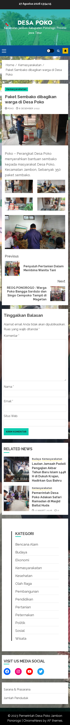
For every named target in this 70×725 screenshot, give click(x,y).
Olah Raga (23, 584)
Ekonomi (22, 560)
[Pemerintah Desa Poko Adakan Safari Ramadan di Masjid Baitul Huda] (16, 498)
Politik (20, 623)
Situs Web (11, 416)
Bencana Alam (26, 544)
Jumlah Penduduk (16, 698)
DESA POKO (35, 22)
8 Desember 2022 (29, 108)
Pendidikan (24, 599)
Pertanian (23, 607)
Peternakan (24, 615)
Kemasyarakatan (16, 89)
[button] (4, 50)
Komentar (11, 335)
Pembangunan (27, 591)
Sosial (20, 631)
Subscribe (65, 51)
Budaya (36, 459)
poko (11, 108)
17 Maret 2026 (43, 510)
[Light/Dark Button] (50, 51)
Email (8, 401)
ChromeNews (32, 720)
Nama (9, 386)
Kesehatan (23, 576)
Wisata (20, 638)
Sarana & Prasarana (17, 689)
